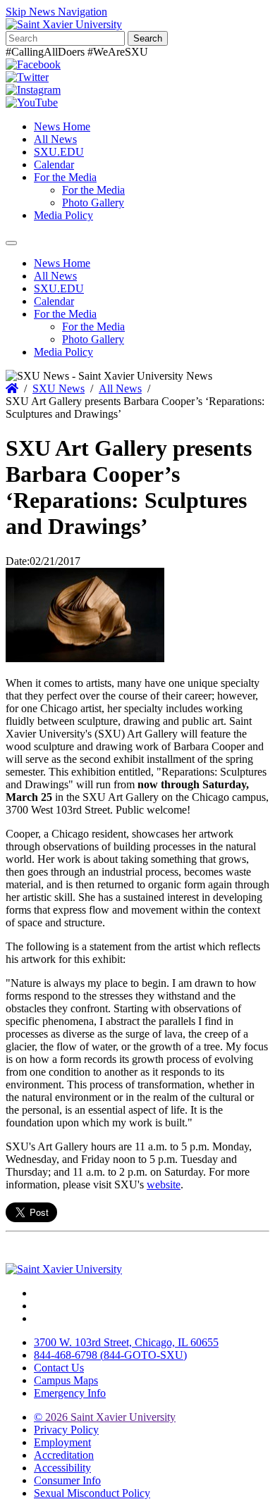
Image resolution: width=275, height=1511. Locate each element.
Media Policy (63, 215)
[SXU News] (64, 24)
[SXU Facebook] (33, 64)
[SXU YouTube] (32, 102)
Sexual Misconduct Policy (92, 1493)
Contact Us (59, 1368)
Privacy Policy (66, 1430)
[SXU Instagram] (33, 90)
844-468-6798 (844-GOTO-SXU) (110, 1355)
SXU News (58, 388)
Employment (62, 1442)
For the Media (65, 177)
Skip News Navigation (56, 12)
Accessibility (62, 1468)
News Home (62, 126)
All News (55, 139)
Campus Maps (66, 1380)
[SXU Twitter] (27, 77)
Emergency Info (70, 1393)
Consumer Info (67, 1480)
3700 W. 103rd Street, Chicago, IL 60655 (126, 1342)
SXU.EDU (59, 152)
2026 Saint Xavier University (105, 1417)
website (164, 1184)
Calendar (54, 164)
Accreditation (64, 1455)
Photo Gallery (93, 203)
